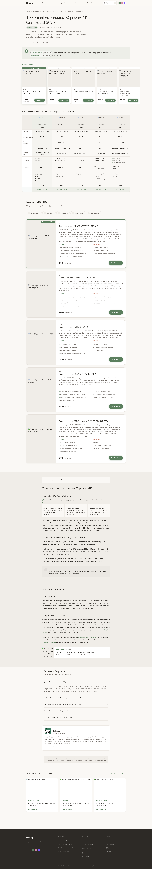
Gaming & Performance (65, 844)
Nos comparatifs (47, 3)
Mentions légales (111, 841)
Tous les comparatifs (117, 774)
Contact (108, 851)
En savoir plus (48, 747)
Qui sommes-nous (87, 844)
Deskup (29, 3)
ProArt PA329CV (78, 213)
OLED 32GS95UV (94, 213)
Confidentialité (110, 844)
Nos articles (91, 3)
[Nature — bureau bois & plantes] (120, 3)
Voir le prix (114, 263)
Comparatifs (36, 11)
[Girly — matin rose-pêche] (122, 3)
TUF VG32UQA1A (34, 213)
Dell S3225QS (63, 213)
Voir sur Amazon (41, 189)
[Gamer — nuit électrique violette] (124, 3)
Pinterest (86, 856)
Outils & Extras (78, 3)
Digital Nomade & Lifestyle (65, 848)
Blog (83, 841)
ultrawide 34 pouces (49, 642)
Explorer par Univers (62, 3)
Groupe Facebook (89, 853)
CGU (107, 848)
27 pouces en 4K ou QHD (87, 637)
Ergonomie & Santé (47, 11)
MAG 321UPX (49, 213)
